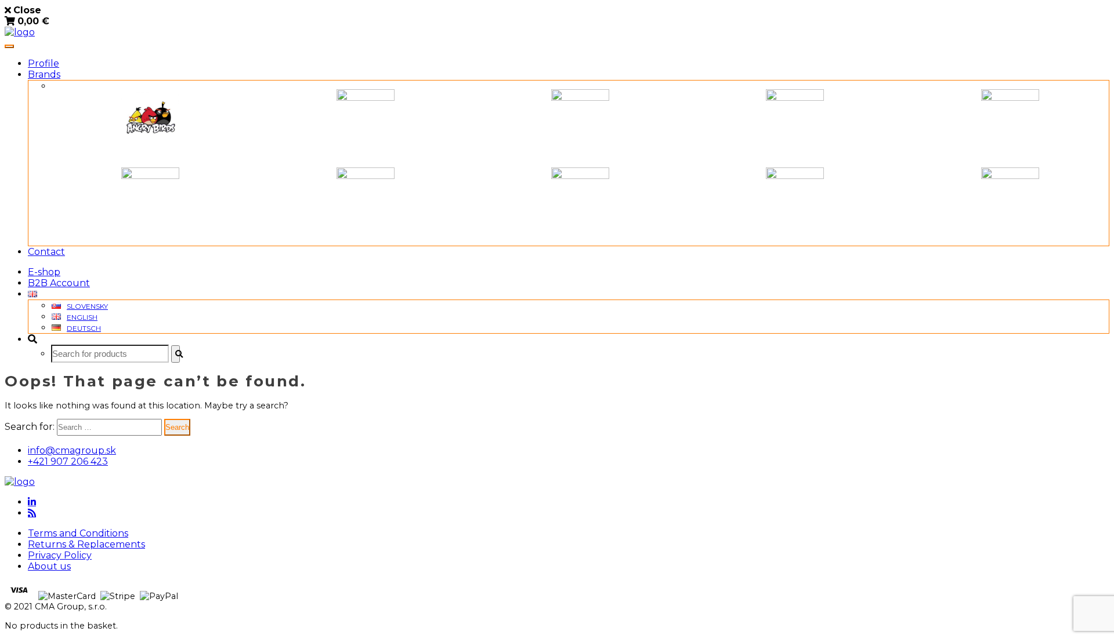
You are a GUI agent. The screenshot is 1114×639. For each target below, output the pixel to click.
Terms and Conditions (78, 533)
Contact (46, 251)
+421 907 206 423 (68, 461)
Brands (44, 74)
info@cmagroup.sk (72, 450)
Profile (43, 63)
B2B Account (59, 283)
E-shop (44, 271)
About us (49, 566)
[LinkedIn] (32, 501)
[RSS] (32, 512)
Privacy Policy (60, 555)
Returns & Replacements (86, 544)
